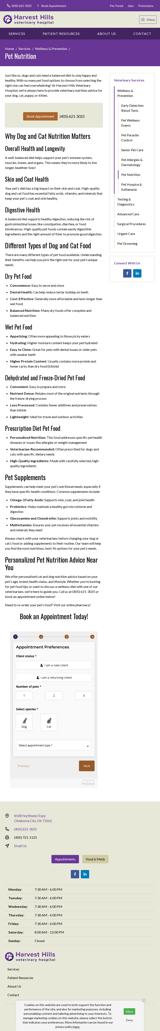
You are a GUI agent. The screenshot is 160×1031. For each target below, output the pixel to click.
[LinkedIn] (137, 273)
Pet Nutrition (130, 174)
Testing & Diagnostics (125, 201)
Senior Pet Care (132, 150)
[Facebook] (127, 273)
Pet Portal (116, 6)
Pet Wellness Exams (130, 122)
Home (9, 49)
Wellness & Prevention (51, 49)
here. (76, 1026)
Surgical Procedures (131, 224)
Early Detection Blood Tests (132, 107)
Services (17, 34)
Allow (129, 1011)
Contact (142, 34)
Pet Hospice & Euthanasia (131, 186)
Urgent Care (126, 234)
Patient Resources (61, 34)
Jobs (131, 6)
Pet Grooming (127, 243)
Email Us (20, 846)
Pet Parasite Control (130, 137)
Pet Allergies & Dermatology (131, 162)
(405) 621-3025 (72, 116)
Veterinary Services (129, 80)
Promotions (146, 6)
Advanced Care (128, 214)
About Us (106, 34)
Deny (129, 1020)
